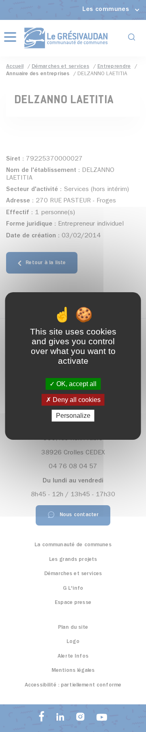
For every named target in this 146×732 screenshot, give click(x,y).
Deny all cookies (76, 399)
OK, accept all (76, 383)
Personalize (73, 415)
